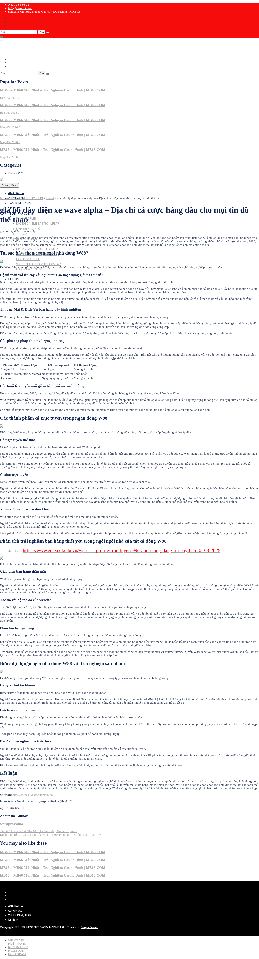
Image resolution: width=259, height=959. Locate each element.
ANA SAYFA (16, 193)
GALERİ (13, 274)
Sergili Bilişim (89, 927)
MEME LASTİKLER (28, 238)
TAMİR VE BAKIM (20, 203)
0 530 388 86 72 (18, 4)
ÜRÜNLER (14, 208)
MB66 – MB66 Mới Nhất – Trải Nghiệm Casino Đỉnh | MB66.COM (52, 90)
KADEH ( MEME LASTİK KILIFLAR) (38, 223)
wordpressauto (11, 824)
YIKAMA (21, 233)
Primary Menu (9, 185)
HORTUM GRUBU (28, 259)
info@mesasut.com (20, 8)
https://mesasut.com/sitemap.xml (33, 794)
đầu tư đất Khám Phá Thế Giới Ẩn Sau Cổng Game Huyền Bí (38, 831)
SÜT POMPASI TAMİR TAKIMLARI (38, 264)
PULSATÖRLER (26, 218)
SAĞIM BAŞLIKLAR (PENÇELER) (37, 254)
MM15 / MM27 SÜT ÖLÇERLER (37, 249)
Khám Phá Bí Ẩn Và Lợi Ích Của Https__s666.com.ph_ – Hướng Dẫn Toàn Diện (51, 834)
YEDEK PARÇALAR (20, 213)
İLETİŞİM (14, 279)
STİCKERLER (24, 244)
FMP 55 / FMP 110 (28, 228)
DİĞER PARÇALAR (28, 269)
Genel (12, 173)
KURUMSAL (15, 198)
